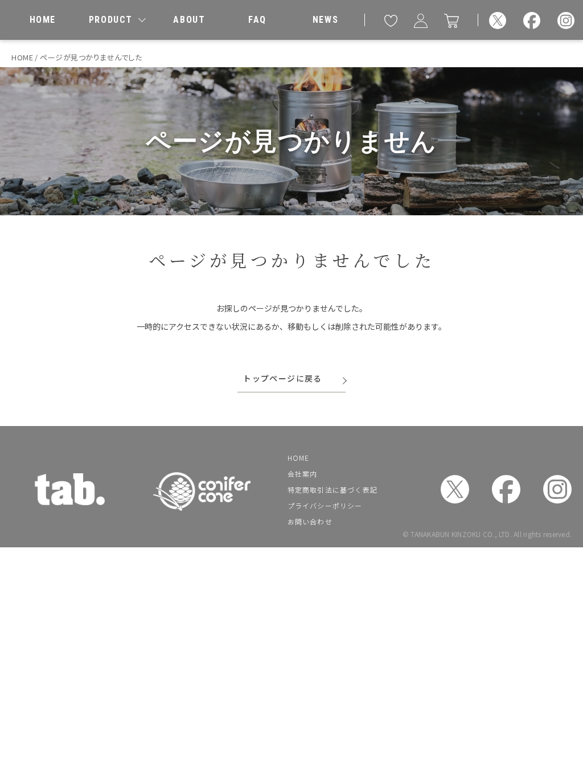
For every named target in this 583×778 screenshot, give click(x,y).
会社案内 (302, 473)
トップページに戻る (282, 378)
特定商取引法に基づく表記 (332, 489)
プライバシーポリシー (325, 505)
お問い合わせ (310, 521)
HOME (298, 457)
